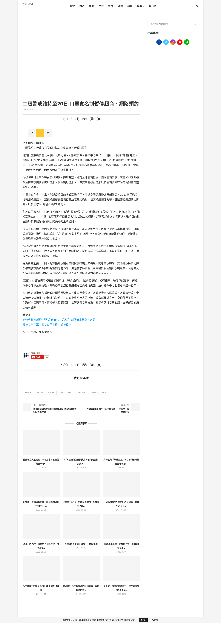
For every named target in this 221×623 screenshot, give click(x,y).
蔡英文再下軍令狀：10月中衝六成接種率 (47, 324)
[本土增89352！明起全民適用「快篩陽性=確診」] (81, 484)
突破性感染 (81, 393)
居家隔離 (28, 393)
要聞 (91, 6)
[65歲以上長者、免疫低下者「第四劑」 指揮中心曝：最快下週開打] (121, 526)
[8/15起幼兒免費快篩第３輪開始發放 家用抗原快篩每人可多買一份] (81, 442)
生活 (101, 6)
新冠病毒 (51, 393)
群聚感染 (93, 393)
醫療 (110, 6)
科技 (130, 6)
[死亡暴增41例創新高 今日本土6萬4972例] (41, 568)
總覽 (72, 6)
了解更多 (154, 620)
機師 (61, 393)
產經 (120, 6)
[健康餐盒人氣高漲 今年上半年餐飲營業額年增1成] (41, 442)
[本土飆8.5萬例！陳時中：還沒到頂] (81, 526)
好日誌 (153, 6)
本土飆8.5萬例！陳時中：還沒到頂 (81, 543)
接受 (143, 620)
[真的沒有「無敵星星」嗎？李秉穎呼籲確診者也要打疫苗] (121, 442)
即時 (81, 6)
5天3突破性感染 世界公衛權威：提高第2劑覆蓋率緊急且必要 (59, 320)
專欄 (139, 6)
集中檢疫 (105, 393)
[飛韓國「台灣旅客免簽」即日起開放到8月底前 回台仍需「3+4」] (41, 484)
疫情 (69, 393)
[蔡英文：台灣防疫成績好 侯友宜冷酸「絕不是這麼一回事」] (121, 568)
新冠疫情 (39, 393)
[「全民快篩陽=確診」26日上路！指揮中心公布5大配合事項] (121, 484)
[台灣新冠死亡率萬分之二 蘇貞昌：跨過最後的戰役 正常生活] (81, 568)
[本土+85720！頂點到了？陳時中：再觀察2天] (41, 526)
